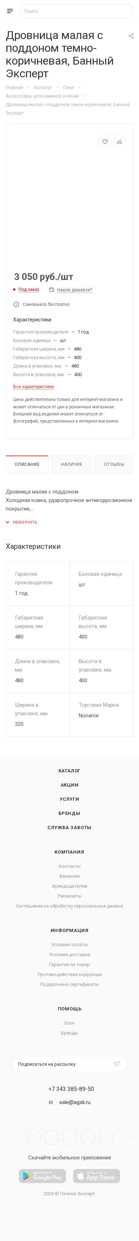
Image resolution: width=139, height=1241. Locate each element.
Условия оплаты (69, 944)
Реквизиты (70, 896)
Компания (69, 852)
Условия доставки (69, 954)
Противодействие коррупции (69, 974)
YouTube (69, 1137)
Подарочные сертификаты (69, 984)
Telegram (51, 1137)
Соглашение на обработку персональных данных (69, 906)
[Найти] (123, 11)
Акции (70, 785)
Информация (70, 930)
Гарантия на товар (69, 964)
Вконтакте (33, 1137)
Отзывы (114, 464)
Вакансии (70, 876)
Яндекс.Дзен (106, 1137)
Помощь (70, 1008)
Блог (70, 1023)
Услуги (69, 799)
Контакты (70, 866)
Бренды (69, 813)
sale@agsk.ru (75, 1102)
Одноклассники (88, 1137)
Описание (27, 464)
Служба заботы (69, 827)
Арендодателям (69, 886)
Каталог (69, 770)
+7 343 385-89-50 (71, 1089)
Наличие (72, 464)
